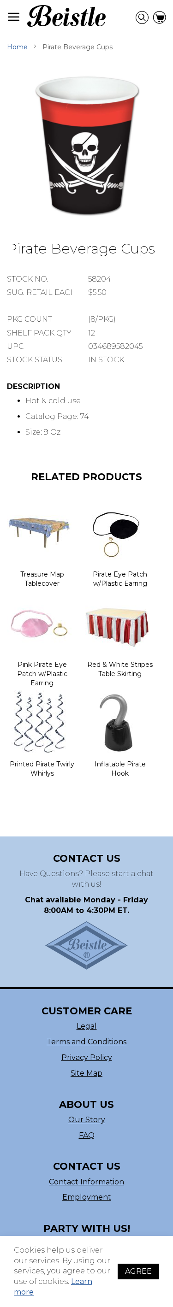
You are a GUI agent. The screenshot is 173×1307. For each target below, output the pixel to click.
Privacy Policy (86, 1057)
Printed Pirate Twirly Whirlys (42, 768)
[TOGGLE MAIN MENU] (14, 17)
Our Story (86, 1119)
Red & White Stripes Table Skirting (120, 669)
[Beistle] (66, 16)
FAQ (87, 1135)
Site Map (86, 1073)
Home (17, 47)
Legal (87, 1026)
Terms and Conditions (86, 1041)
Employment (86, 1197)
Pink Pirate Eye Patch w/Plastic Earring (42, 673)
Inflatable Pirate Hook (120, 768)
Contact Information (86, 1181)
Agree (138, 1271)
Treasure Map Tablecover (42, 579)
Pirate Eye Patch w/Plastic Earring (120, 579)
